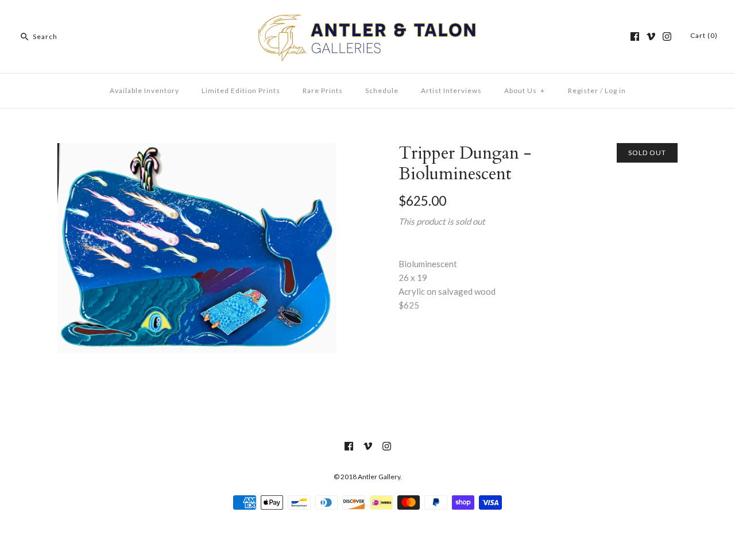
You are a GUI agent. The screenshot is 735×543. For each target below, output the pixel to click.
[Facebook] (634, 36)
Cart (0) (704, 35)
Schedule (382, 90)
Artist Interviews (451, 90)
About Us (524, 90)
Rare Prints (323, 90)
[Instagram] (667, 36)
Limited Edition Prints (241, 90)
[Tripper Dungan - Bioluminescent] (196, 150)
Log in (615, 90)
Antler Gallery (379, 476)
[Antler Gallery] (367, 18)
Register (583, 90)
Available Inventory (144, 90)
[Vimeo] (651, 36)
